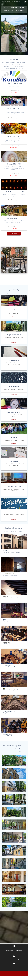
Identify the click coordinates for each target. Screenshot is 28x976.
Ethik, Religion (6, 713)
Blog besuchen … (14, 233)
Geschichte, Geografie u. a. (10, 575)
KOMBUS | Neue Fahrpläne (14, 83)
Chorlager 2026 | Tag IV (14, 108)
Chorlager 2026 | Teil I (14, 218)
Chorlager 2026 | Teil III (14, 136)
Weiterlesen (13, 92)
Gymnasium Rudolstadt (10, 1)
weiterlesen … (14, 316)
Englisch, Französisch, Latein (10, 621)
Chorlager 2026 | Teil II (14, 164)
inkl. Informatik (7, 644)
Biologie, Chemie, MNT (9, 667)
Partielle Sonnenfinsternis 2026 (14, 192)
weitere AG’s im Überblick (9, 736)
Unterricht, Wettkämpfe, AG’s (10, 690)
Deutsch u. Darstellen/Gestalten (11, 552)
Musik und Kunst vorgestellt (10, 598)
